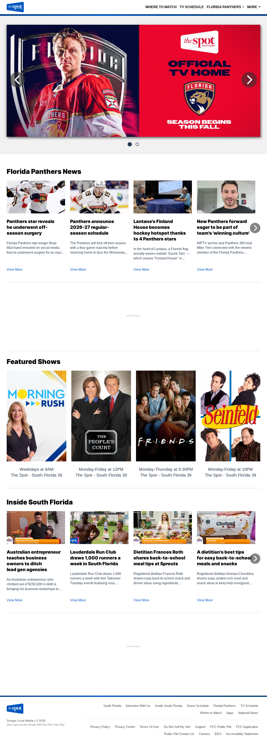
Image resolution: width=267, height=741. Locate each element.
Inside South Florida (168, 705)
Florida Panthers (225, 7)
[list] (133, 81)
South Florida (112, 705)
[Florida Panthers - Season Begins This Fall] (133, 82)
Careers (204, 734)
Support (200, 727)
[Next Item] (249, 79)
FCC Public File (220, 727)
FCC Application (247, 727)
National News (248, 713)
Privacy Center (125, 727)
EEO (218, 734)
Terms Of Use (149, 727)
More (253, 7)
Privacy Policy (100, 727)
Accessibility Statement (242, 734)
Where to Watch (161, 7)
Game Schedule (198, 705)
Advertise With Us (138, 705)
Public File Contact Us (179, 734)
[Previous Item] (17, 79)
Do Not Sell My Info (177, 727)
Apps (229, 713)
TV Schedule (192, 7)
